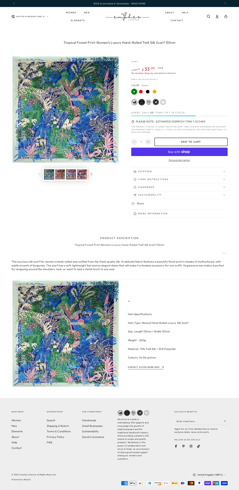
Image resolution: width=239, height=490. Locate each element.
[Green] (134, 92)
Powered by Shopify (21, 479)
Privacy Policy (55, 437)
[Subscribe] (226, 421)
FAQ (49, 442)
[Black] (148, 92)
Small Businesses (92, 426)
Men (14, 426)
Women (16, 420)
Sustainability (90, 431)
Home (134, 61)
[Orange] (154, 92)
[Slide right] (224, 3)
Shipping (149, 73)
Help (14, 442)
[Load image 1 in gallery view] (49, 174)
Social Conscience (93, 437)
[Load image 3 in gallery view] (71, 174)
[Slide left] (14, 3)
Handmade (89, 420)
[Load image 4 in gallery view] (82, 174)
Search (51, 420)
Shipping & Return (58, 426)
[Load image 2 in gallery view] (60, 174)
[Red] (141, 92)
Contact (17, 448)
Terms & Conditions (59, 431)
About (15, 437)
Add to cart (191, 141)
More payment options (179, 160)
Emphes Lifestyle (28, 474)
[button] (208, 16)
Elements (17, 431)
